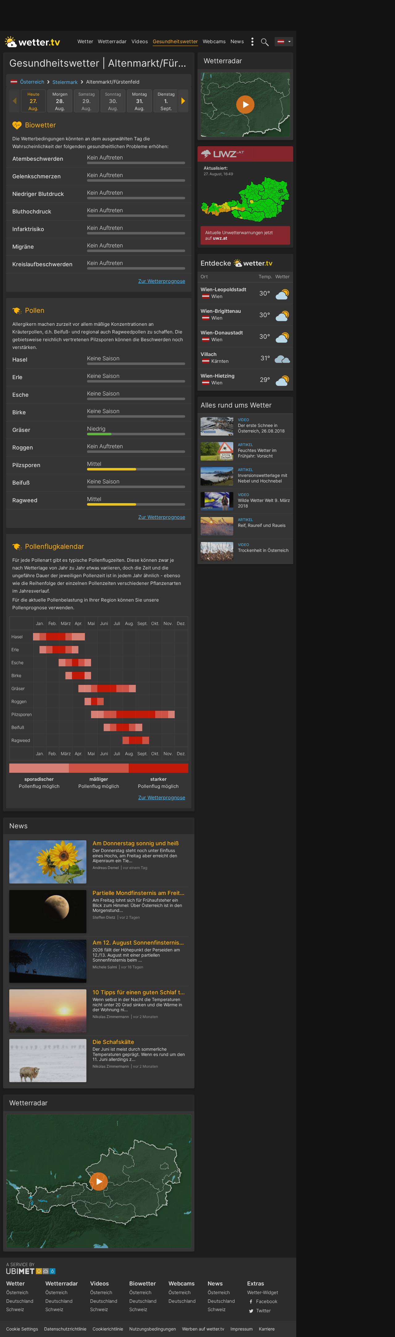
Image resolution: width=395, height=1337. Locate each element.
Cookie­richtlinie (108, 1328)
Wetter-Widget (262, 1292)
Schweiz (15, 1309)
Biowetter (142, 1283)
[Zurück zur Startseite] (32, 41)
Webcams (214, 41)
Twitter (263, 1310)
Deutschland (19, 1301)
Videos (139, 41)
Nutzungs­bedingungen (152, 1328)
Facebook (266, 1301)
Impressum (242, 1328)
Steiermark (65, 82)
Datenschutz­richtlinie (65, 1328)
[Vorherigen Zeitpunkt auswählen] (14, 100)
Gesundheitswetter (175, 41)
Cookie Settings (22, 1328)
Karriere (267, 1328)
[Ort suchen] (264, 41)
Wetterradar (112, 41)
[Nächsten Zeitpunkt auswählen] (182, 100)
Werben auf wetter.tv (203, 1328)
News (237, 41)
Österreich (33, 82)
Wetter (85, 41)
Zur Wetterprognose (161, 281)
